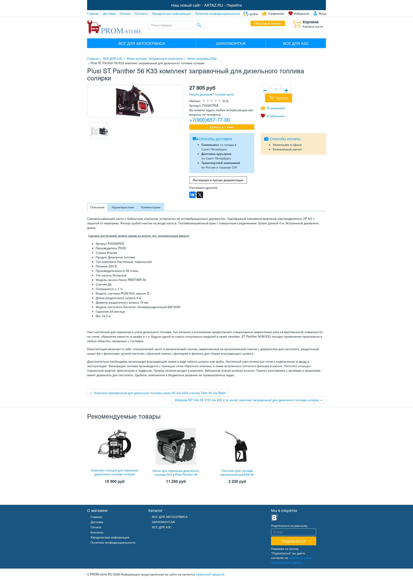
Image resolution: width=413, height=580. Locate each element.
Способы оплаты (285, 138)
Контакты (141, 13)
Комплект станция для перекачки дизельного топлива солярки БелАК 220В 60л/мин (114, 474)
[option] (99, 131)
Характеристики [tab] (123, 207)
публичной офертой (210, 574)
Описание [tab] (97, 207)
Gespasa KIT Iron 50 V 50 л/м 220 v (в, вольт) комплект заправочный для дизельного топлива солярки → (249, 400)
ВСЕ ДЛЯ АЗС (296, 43)
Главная (93, 13)
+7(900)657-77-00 (209, 119)
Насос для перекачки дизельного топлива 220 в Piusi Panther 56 (176, 472)
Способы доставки (215, 138)
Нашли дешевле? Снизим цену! (211, 94)
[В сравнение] (273, 108)
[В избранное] (273, 116)
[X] (200, 195)
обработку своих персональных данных (291, 559)
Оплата (125, 13)
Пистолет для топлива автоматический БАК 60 (237, 472)
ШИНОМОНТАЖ (231, 43)
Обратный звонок (267, 23)
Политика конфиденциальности (217, 13)
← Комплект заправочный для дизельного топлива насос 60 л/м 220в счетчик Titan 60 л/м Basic (158, 393)
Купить (282, 98)
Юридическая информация (171, 13)
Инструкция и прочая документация (218, 180)
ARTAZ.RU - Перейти (223, 5)
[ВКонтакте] (192, 195)
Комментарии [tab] (150, 207)
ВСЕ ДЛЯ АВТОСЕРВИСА (141, 43)
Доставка (109, 13)
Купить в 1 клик (222, 127)
